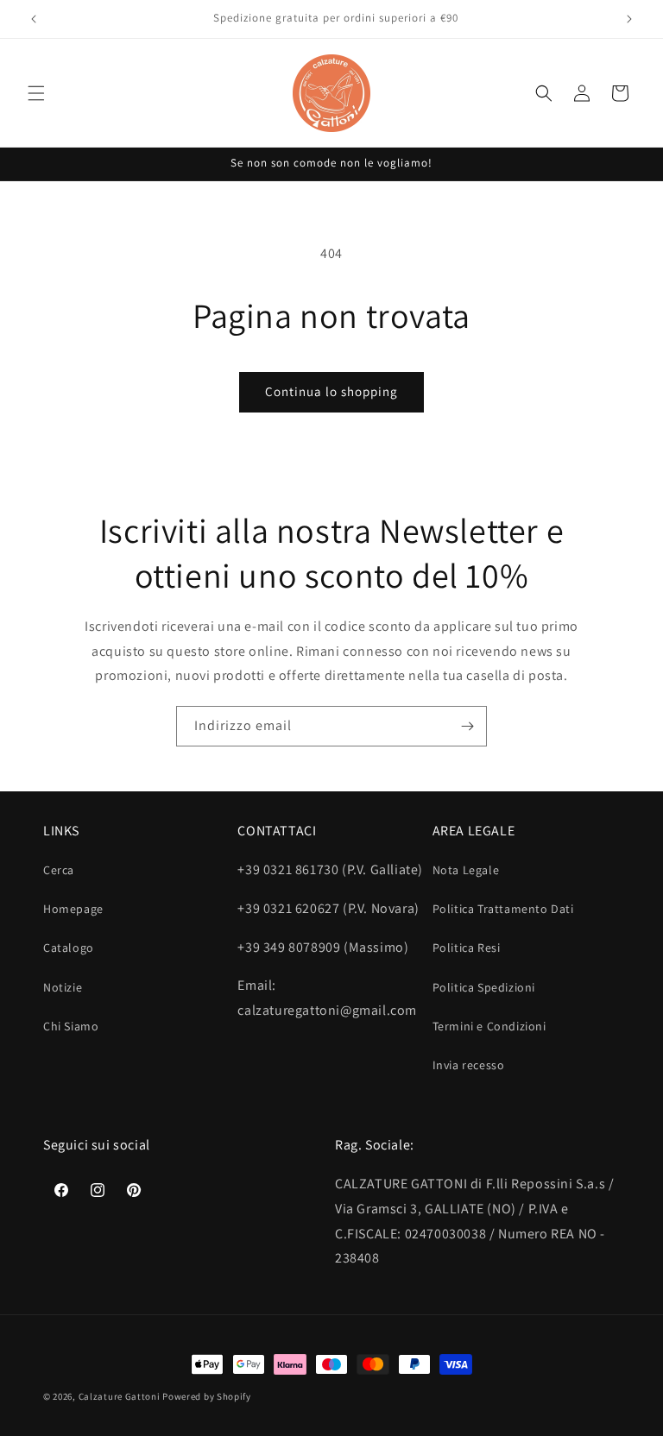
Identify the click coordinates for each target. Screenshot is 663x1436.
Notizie (62, 987)
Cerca (58, 870)
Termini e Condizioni (489, 1026)
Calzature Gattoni (120, 1396)
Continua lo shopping (331, 391)
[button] (36, 93)
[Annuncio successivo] (629, 19)
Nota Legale (466, 870)
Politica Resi (467, 947)
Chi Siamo (70, 1026)
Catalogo (68, 947)
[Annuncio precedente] (34, 19)
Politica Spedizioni (484, 987)
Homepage (73, 908)
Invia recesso (469, 1065)
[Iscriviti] (467, 726)
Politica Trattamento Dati (503, 908)
